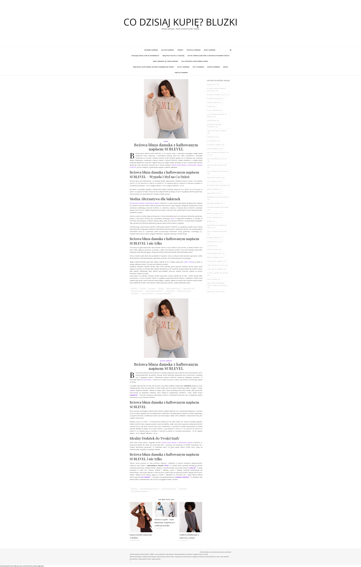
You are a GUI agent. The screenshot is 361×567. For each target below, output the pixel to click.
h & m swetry (213, 141)
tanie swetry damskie (216, 269)
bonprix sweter (214, 102)
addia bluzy (134, 489)
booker (211, 106)
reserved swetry (215, 237)
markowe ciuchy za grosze (184, 291)
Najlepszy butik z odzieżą (173, 56)
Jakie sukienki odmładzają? (217, 166)
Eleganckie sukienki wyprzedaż (214, 126)
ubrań (173, 218)
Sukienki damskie (151, 50)
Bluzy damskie (183, 67)
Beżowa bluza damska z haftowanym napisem (145, 203)
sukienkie (212, 245)
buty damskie (198, 67)
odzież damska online (147, 293)
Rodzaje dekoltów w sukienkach (145, 56)
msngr (211, 221)
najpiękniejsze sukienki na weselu (217, 226)
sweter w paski (214, 249)
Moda (225, 67)
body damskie (209, 50)
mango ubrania (170, 291)
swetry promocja (215, 257)
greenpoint (213, 137)
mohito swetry (214, 217)
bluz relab (143, 288)
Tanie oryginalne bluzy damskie (139, 491)
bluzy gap (161, 288)
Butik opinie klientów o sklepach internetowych (208, 56)
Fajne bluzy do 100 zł (189, 288)
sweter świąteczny (215, 253)
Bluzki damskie (167, 50)
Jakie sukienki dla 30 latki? (217, 160)
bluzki (167, 465)
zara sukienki (213, 279)
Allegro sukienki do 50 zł (218, 94)
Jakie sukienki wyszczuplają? (218, 172)
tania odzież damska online (163, 293)
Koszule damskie (194, 50)
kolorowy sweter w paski (218, 185)
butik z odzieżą (189, 262)
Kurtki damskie (213, 67)
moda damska (135, 293)
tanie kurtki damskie (216, 261)
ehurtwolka (213, 120)
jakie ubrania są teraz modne (165, 61)
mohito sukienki (214, 213)
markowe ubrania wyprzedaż (217, 208)
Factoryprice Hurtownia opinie (194, 61)
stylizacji (192, 468)
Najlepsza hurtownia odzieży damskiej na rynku (153, 67)
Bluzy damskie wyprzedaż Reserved (149, 489)
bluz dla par (134, 288)
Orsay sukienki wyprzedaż (217, 233)
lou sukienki (145, 477)
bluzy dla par (152, 288)
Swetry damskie (181, 72)
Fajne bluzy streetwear (137, 291)
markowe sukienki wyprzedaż (218, 198)
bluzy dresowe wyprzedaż (169, 489)
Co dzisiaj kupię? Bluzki (180, 22)
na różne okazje (146, 380)
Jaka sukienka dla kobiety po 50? (218, 154)
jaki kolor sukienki (216, 177)
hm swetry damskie (215, 144)
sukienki (132, 390)
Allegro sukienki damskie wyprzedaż (216, 90)
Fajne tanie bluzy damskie (217, 132)
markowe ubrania (215, 203)
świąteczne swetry (215, 291)
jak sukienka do (214, 181)
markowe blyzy (183, 489)
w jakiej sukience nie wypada (217, 274)
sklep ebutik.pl (214, 241)
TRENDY (180, 50)
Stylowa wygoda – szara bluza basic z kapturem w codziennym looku (165, 522)
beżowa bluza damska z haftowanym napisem (177, 442)
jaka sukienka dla (215, 148)
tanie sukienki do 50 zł (217, 265)
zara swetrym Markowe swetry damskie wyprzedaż (217, 285)
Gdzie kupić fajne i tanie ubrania (154, 291)
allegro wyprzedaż (216, 98)
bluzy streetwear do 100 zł (173, 288)
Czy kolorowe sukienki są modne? (216, 115)
